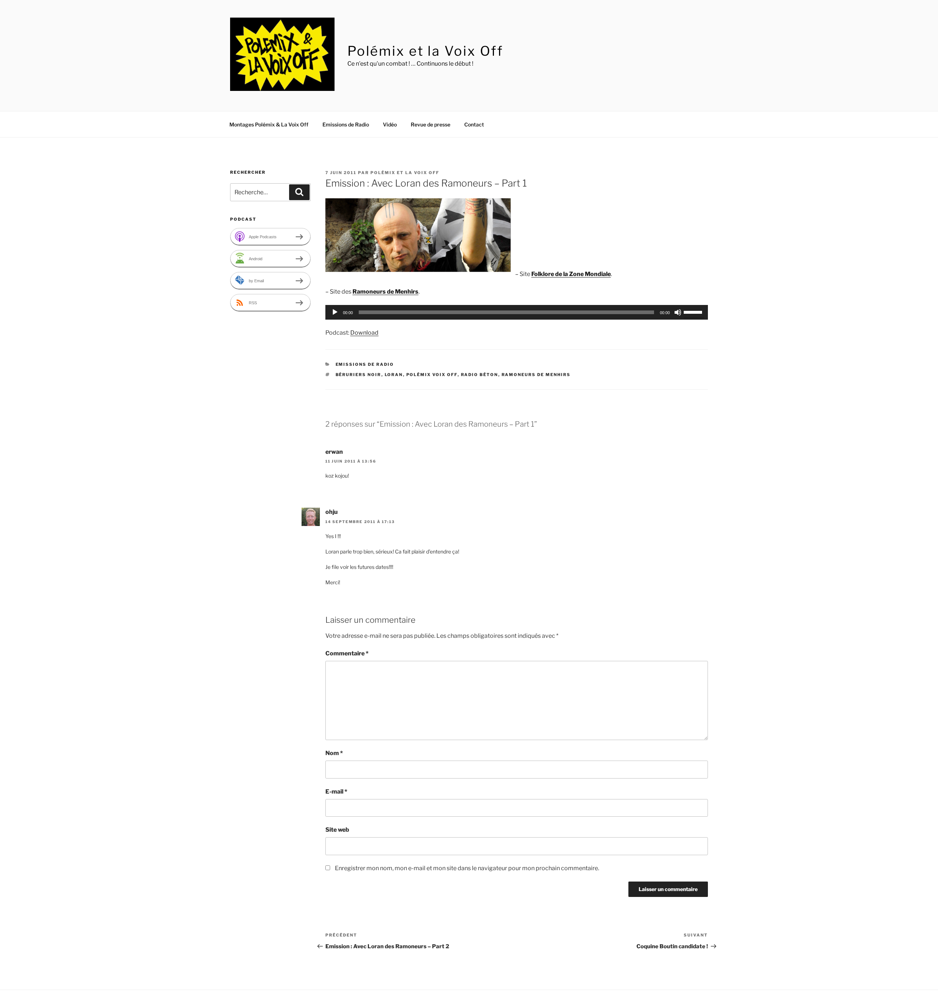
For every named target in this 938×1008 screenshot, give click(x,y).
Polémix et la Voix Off (425, 51)
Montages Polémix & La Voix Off (269, 124)
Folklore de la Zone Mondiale (571, 274)
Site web (337, 829)
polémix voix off (432, 374)
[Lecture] (335, 312)
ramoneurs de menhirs (536, 374)
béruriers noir (358, 374)
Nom (334, 753)
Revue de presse (430, 124)
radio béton (479, 374)
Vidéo (390, 124)
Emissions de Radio (345, 124)
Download (364, 332)
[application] (516, 312)
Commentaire (347, 653)
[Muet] (678, 312)
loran (394, 374)
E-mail (336, 791)
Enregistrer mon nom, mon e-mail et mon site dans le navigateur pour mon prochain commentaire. (467, 868)
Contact (474, 124)
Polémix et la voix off (404, 172)
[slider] (694, 311)
